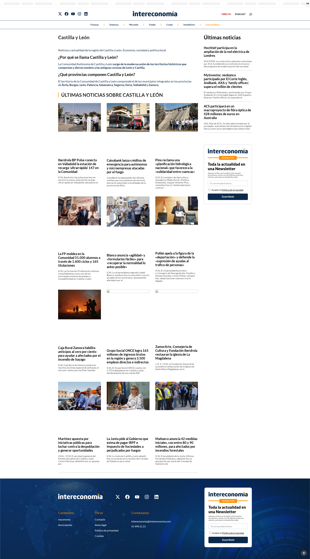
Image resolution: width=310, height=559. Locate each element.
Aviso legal (101, 524)
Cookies (99, 535)
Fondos (152, 24)
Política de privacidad (232, 190)
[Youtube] (73, 14)
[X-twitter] (60, 14)
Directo (226, 14)
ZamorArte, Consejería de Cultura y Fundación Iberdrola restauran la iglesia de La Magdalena (176, 352)
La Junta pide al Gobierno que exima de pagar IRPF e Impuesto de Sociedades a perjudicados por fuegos (127, 444)
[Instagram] (79, 14)
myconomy (64, 519)
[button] (128, 80)
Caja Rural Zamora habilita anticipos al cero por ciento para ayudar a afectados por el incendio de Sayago (79, 353)
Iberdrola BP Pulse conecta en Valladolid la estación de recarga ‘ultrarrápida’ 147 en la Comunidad (78, 166)
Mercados (133, 24)
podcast (240, 14)
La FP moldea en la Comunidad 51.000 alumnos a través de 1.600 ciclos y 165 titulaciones (79, 259)
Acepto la (227, 190)
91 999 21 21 (138, 526)
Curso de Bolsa (212, 24)
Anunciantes (65, 524)
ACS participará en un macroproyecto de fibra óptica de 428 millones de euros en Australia (227, 112)
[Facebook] (66, 14)
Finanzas (95, 24)
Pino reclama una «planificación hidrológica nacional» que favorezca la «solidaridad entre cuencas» (175, 166)
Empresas (114, 24)
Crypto (169, 24)
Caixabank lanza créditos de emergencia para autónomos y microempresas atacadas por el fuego (127, 166)
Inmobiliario (189, 24)
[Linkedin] (86, 14)
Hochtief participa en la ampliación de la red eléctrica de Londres (226, 51)
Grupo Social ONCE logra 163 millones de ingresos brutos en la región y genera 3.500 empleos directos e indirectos (128, 356)
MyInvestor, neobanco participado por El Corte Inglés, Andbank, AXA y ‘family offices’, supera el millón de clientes (226, 81)
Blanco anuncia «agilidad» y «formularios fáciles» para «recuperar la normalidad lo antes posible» (126, 261)
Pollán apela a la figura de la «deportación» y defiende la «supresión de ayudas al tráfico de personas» (175, 259)
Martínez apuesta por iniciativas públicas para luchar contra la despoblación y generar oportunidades (78, 444)
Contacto (100, 519)
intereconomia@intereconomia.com (151, 521)
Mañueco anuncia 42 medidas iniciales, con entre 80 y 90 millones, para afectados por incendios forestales (176, 444)
